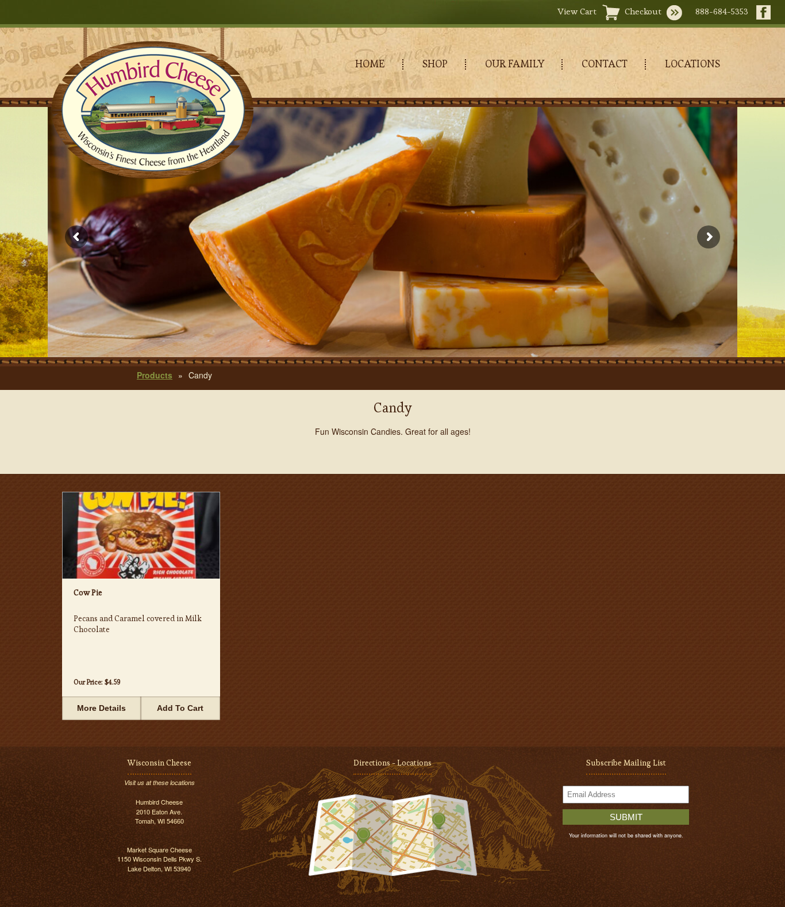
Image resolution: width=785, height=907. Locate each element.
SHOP (435, 63)
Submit (626, 817)
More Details (101, 708)
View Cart (577, 11)
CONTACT (605, 63)
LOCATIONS (692, 63)
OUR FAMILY (514, 63)
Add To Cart (180, 708)
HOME (370, 63)
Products (154, 375)
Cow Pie (88, 592)
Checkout (643, 11)
